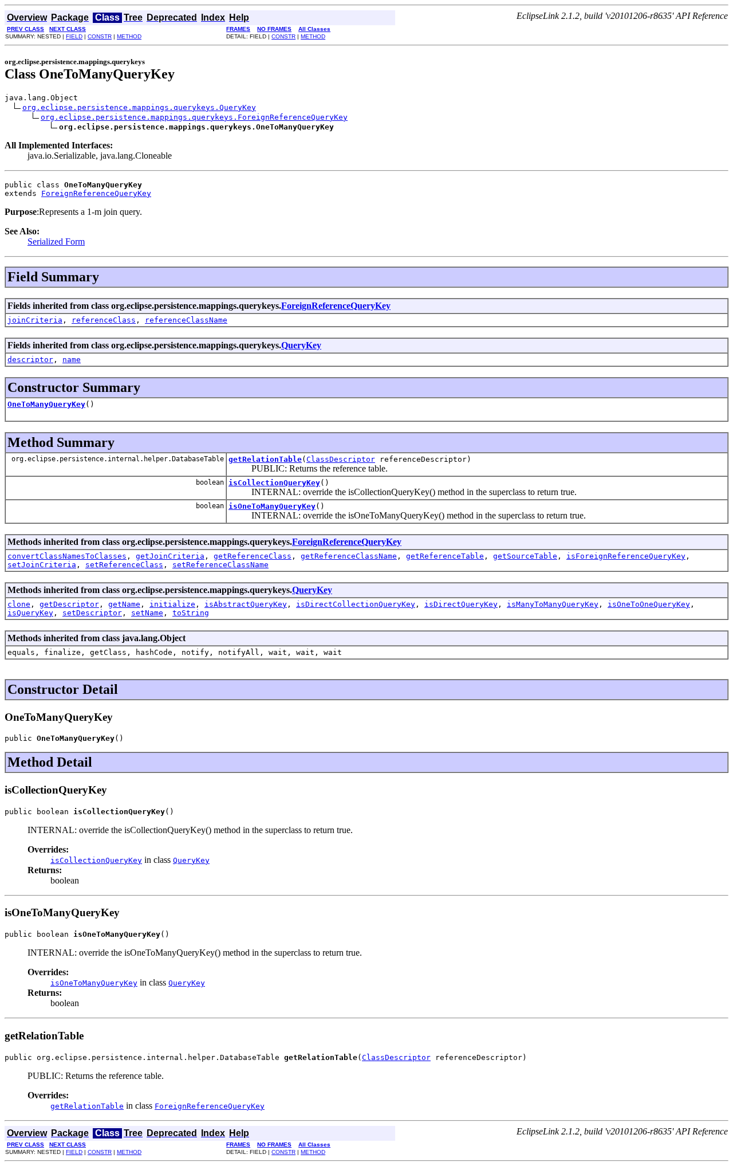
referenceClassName (186, 320)
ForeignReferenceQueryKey (96, 193)
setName (147, 612)
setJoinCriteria (41, 564)
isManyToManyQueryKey (552, 604)
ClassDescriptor (340, 459)
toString (190, 612)
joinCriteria (34, 320)
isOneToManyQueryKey (272, 506)
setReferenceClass (124, 564)
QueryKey (301, 345)
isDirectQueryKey (461, 604)
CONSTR (100, 36)
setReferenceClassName (220, 564)
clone (18, 604)
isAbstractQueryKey (245, 604)
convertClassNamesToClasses (67, 556)
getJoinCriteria (170, 556)
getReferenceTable (445, 556)
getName (124, 604)
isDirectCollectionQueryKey (355, 604)
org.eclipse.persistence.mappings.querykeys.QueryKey (139, 107)
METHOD (129, 36)
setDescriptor (92, 612)
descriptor (30, 359)
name (71, 359)
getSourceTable (525, 556)
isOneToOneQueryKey (649, 604)
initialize (172, 604)
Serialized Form (56, 241)
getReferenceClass (252, 556)
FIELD (74, 36)
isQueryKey (30, 612)
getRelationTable (265, 459)
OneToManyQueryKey (46, 404)
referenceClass (104, 320)
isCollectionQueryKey (274, 482)
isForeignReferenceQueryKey (625, 556)
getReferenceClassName (349, 556)
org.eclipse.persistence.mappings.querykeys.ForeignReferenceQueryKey (194, 117)
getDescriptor (69, 604)
